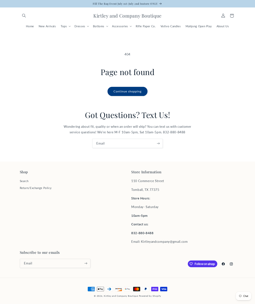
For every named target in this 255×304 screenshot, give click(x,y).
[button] (24, 15)
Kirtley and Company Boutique (121, 296)
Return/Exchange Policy (36, 188)
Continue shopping (127, 91)
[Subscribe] (158, 143)
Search (24, 181)
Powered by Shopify (150, 296)
